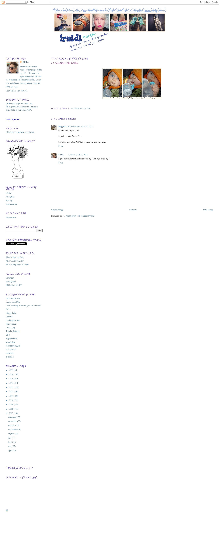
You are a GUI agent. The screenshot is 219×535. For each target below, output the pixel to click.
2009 (11, 404)
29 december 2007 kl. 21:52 (81, 126)
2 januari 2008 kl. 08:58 (78, 154)
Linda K (9, 316)
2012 (11, 391)
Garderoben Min (13, 301)
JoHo (8, 309)
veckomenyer (11, 204)
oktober (11, 425)
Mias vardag (11, 323)
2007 (11, 413)
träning (9, 192)
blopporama (11, 217)
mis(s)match (11, 349)
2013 (11, 387)
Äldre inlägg (208, 209)
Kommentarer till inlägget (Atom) (80, 215)
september (12, 429)
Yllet (8, 334)
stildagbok (10, 196)
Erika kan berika (13, 298)
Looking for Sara (13, 320)
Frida (60, 154)
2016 (11, 374)
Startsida (133, 209)
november (12, 421)
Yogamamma (11, 338)
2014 (11, 383)
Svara (60, 145)
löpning (9, 200)
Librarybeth (11, 312)
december (12, 416)
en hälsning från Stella (64, 63)
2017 (11, 370)
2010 (11, 400)
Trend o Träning (13, 331)
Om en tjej (10, 327)
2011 (11, 395)
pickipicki (10, 356)
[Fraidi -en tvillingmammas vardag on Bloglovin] (18, 178)
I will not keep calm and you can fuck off (23, 305)
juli (10, 437)
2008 (11, 408)
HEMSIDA (26, 109)
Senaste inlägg (57, 209)
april (10, 450)
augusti (11, 433)
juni (10, 442)
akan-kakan (10, 342)
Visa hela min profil (17, 91)
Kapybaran (63, 126)
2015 (11, 378)
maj (10, 446)
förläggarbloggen (13, 345)
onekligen (10, 353)
